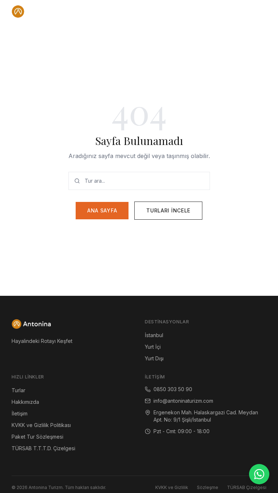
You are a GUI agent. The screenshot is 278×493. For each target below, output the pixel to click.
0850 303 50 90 (172, 389)
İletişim (20, 413)
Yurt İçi (153, 347)
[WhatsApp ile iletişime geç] (259, 474)
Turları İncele (168, 210)
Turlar (18, 390)
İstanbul (154, 335)
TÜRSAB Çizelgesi (246, 487)
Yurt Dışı (154, 358)
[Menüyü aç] (259, 11)
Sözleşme (207, 487)
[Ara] (243, 11)
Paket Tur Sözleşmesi (37, 437)
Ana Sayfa (102, 210)
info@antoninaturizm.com (183, 401)
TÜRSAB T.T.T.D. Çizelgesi (43, 448)
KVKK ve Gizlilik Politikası (41, 425)
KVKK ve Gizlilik (171, 487)
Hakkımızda (25, 402)
